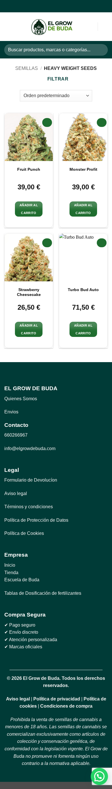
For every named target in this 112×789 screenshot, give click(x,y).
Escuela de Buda (21, 579)
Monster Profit (83, 169)
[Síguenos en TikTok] (59, 6)
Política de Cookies (24, 533)
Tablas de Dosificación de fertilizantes (42, 593)
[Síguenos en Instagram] (52, 6)
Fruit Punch (28, 169)
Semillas (26, 68)
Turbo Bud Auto (83, 290)
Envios (11, 411)
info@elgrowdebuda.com (29, 448)
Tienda (11, 572)
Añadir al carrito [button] (29, 208)
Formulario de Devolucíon (30, 480)
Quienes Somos (20, 398)
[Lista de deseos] (105, 26)
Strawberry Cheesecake (29, 292)
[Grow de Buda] (52, 26)
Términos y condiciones (28, 506)
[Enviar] (101, 49)
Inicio (9, 565)
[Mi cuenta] (81, 26)
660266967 (16, 435)
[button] (7, 27)
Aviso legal (15, 493)
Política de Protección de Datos (36, 520)
